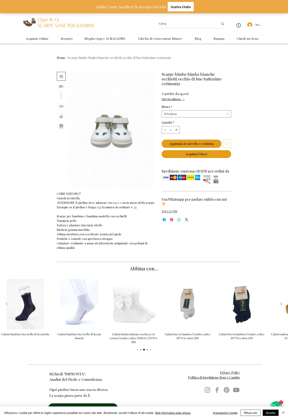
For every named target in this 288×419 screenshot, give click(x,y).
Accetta (270, 413)
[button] (233, 166)
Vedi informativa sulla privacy (173, 413)
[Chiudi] (283, 413)
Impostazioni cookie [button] (225, 413)
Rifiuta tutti (250, 413)
